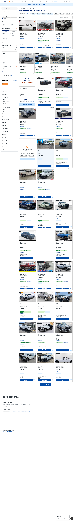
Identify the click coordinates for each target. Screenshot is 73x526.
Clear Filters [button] (28, 13)
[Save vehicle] (35, 21)
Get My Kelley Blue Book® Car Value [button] (27, 97)
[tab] (5, 400)
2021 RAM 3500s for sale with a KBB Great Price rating (19, 411)
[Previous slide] (20, 63)
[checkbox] (5, 40)
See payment (22, 38)
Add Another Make (9, 56)
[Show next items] (71, 14)
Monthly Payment (22, 84)
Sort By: (61, 17)
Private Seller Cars (25, 1)
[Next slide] (71, 63)
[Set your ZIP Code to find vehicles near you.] (46, 10)
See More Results (45, 384)
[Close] (68, 516)
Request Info (26, 47)
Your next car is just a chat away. (36, 4)
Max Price (11, 33)
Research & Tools (46, 1)
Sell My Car (31, 1)
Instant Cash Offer (38, 1)
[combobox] (9, 8)
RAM (27, 8)
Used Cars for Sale (22, 8)
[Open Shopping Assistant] (71, 518)
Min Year (4, 24)
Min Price (3, 33)
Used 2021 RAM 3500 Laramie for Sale (10, 431)
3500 (30, 8)
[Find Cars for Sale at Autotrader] (6, 1)
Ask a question (27, 159)
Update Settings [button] (32, 101)
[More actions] (34, 47)
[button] (64, 1)
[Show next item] (52, 144)
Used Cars (13, 1)
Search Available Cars (27, 104)
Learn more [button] (15, 80)
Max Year (12, 24)
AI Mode (53, 1)
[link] (40, 41)
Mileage (4, 62)
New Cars (18, 1)
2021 (34, 8)
